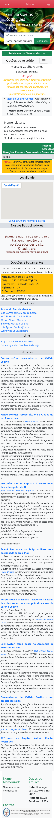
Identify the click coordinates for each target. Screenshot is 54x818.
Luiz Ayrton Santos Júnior (15, 327)
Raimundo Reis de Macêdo (16, 309)
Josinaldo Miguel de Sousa (14, 729)
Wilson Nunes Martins (13, 320)
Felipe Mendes (31, 421)
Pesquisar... (42, 41)
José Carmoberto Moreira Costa (19, 313)
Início (6, 4)
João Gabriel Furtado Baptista (17, 490)
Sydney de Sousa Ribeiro (14, 330)
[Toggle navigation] (43, 61)
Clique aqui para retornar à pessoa (27, 220)
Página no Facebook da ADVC (17, 341)
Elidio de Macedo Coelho (14, 323)
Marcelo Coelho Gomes (20, 98)
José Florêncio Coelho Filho (16, 316)
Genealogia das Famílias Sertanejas (20, 345)
